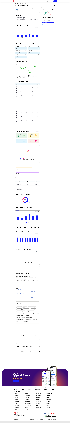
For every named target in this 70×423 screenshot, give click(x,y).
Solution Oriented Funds (28, 405)
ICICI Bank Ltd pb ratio (35, 313)
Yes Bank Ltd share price (21, 76)
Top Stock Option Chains (38, 393)
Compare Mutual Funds (38, 407)
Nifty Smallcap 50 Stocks (38, 395)
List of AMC (16, 403)
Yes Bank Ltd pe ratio (19, 305)
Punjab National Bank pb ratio (28, 319)
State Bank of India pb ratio (19, 315)
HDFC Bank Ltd (19, 184)
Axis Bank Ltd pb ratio (27, 315)
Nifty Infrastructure (48, 399)
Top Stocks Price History (38, 401)
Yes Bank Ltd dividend (19, 307)
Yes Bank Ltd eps (25, 305)
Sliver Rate (26, 409)
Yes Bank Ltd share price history (32, 305)
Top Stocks (16, 393)
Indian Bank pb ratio (19, 321)
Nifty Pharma (16, 399)
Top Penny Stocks (48, 401)
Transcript (32, 289)
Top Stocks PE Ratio (17, 401)
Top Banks (26, 407)
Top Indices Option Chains (49, 393)
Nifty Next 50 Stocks (17, 395)
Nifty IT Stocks (27, 397)
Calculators (47, 405)
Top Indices (26, 393)
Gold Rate (16, 409)
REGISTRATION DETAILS (42, 419)
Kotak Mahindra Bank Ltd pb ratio (20, 317)
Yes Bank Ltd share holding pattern (20, 309)
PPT (34, 289)
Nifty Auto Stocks (38, 397)
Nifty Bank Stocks (48, 395)
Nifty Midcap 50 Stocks (27, 395)
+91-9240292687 (16, 416)
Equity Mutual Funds (38, 403)
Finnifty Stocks (16, 397)
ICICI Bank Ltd (19, 186)
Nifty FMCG (47, 397)
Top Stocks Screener (17, 407)
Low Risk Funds (37, 405)
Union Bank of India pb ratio (19, 319)
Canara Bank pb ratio (35, 319)
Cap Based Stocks (48, 407)
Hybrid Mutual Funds (17, 405)
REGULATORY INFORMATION (52, 419)
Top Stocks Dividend (27, 401)
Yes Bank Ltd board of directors (20, 313)
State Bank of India (19, 187)
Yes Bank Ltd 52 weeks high (20, 311)
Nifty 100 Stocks (37, 399)
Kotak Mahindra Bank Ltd (19, 189)
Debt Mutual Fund (48, 403)
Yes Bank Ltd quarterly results (30, 309)
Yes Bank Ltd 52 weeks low (28, 311)
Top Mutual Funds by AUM (28, 403)
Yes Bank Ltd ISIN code (33, 307)
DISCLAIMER (47, 419)
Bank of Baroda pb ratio (29, 317)
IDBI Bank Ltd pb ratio (25, 321)
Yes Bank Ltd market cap (26, 307)
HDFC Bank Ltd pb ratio (28, 313)
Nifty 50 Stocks (27, 399)
